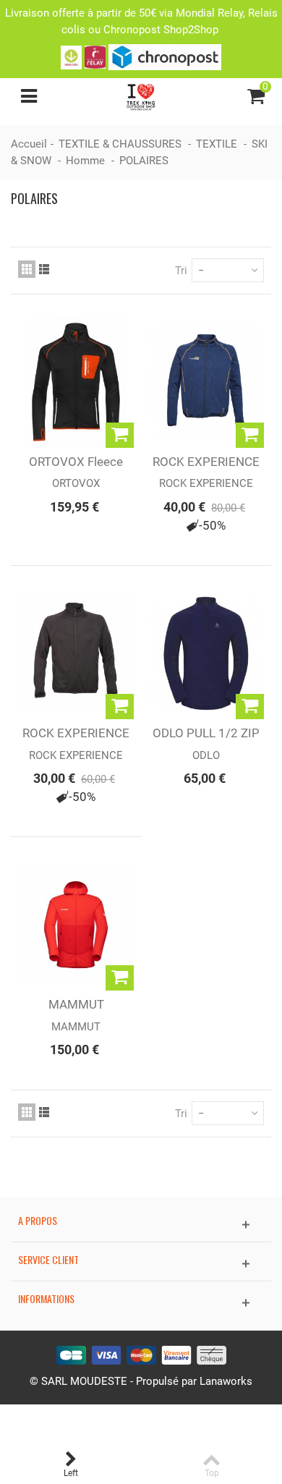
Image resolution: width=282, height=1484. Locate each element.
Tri (181, 270)
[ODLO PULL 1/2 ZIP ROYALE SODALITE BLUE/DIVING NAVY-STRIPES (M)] (206, 653)
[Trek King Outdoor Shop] (141, 95)
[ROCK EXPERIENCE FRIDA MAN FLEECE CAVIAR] (76, 653)
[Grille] (26, 269)
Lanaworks (226, 1381)
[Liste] (44, 269)
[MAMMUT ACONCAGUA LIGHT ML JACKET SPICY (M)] (76, 925)
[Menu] (29, 96)
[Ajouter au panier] (120, 435)
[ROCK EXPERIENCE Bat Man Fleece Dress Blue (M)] (206, 382)
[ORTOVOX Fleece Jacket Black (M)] (76, 382)
